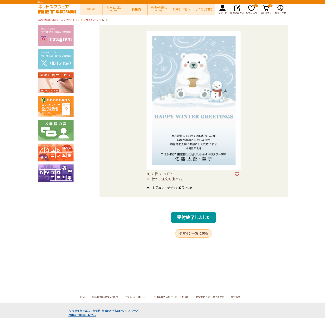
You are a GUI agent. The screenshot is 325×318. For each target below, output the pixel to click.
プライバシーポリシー (136, 297)
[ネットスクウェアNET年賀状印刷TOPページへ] (57, 9)
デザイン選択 (91, 20)
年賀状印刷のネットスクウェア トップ (59, 20)
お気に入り (251, 9)
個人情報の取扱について (105, 297)
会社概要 (236, 297)
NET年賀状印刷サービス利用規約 (171, 297)
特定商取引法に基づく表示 (210, 297)
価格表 (136, 9)
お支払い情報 (181, 9)
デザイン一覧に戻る (193, 233)
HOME (91, 9)
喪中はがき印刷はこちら (82, 315)
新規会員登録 (237, 12)
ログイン (222, 12)
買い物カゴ (266, 9)
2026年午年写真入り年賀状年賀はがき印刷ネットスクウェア (103, 311)
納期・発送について (159, 9)
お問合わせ (280, 12)
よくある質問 (204, 9)
